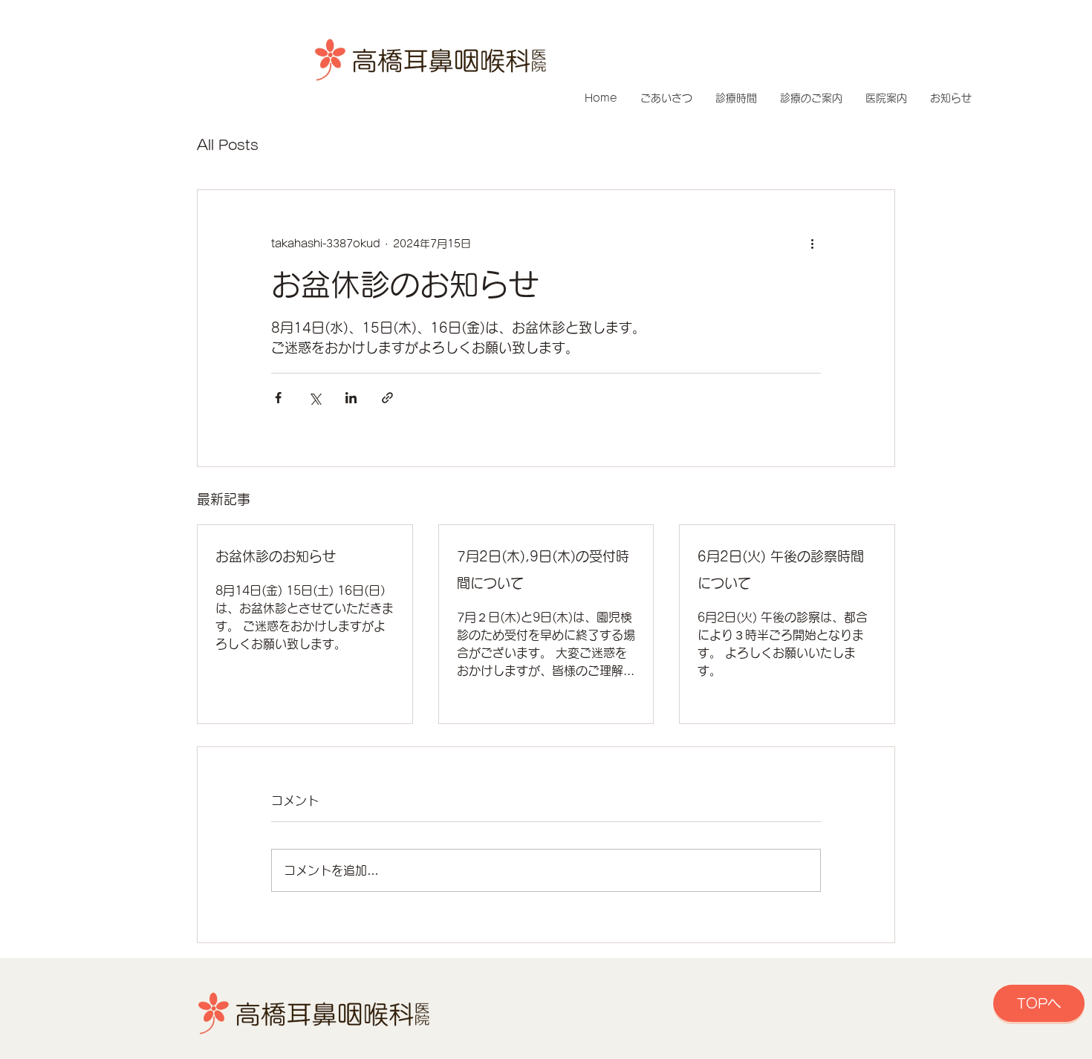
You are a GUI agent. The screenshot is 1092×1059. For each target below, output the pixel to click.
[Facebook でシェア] (278, 398)
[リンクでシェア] (387, 398)
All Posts (228, 144)
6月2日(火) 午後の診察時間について (781, 570)
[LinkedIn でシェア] (351, 398)
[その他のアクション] (812, 243)
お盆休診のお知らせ (275, 556)
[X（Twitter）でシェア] (315, 398)
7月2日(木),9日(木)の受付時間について (543, 570)
